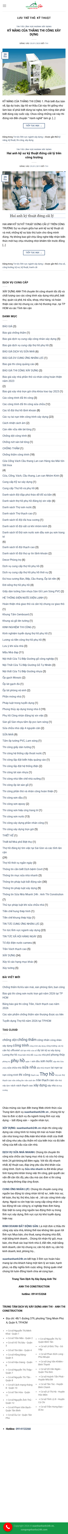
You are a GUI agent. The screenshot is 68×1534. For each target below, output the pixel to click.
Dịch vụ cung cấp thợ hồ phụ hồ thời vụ (25, 572)
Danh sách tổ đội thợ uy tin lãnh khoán (25, 553)
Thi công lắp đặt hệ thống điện (20, 766)
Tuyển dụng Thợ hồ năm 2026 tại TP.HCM (26, 1020)
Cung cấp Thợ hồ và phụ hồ (18, 488)
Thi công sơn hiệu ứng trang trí (20, 810)
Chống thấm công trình (15, 454)
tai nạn (55, 1067)
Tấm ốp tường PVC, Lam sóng (20, 740)
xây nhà (51, 1085)
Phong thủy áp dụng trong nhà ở (21, 709)
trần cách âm (30, 1080)
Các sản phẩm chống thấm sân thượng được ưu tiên (33, 1014)
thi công (20, 140)
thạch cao (35, 1075)
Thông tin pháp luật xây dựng (19, 888)
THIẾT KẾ (8, 835)
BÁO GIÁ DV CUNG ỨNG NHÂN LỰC (23, 357)
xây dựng (29, 140)
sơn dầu (36, 1061)
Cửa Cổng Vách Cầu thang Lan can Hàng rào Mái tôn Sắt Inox (33, 463)
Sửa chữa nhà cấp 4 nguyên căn (21, 728)
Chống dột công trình (14, 435)
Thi (46, 43)
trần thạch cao (45, 1080)
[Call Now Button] (7, 1527)
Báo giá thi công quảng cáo (18, 364)
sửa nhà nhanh (43, 1068)
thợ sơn (58, 1075)
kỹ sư (17, 267)
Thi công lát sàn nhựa (15, 772)
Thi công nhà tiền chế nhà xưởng (21, 778)
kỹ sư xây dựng (52, 1050)
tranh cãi (33, 267)
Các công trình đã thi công (17, 397)
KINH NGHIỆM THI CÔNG (17, 627)
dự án (40, 1050)
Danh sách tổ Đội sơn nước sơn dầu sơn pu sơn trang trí (33, 534)
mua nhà (37, 1055)
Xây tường (8, 968)
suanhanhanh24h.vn (29, 1128)
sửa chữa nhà (14, 1067)
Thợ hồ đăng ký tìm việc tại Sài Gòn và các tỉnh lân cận (32, 850)
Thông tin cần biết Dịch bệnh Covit (22, 869)
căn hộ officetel (11, 1050)
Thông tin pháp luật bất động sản (22, 881)
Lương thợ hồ (9, 1054)
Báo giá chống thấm (14, 332)
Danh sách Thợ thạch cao (17, 513)
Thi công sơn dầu (12, 797)
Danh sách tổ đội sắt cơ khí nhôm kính (24, 526)
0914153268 (23, 1428)
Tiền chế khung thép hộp (16, 917)
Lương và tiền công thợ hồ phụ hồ (22, 639)
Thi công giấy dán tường (16, 747)
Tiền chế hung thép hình (16, 911)
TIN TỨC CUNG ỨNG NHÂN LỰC (20, 923)
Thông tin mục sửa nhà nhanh (20, 875)
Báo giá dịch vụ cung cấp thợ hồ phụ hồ (25, 345)
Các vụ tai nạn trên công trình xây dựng (25, 416)
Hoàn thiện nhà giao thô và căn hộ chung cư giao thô (33, 604)
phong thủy (58, 1054)
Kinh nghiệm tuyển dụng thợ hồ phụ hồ (25, 633)
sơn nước (46, 1061)
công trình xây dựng (38, 1046)
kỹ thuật (12, 140)
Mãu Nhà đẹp (10, 652)
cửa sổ (34, 1051)
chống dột (9, 1040)
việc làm (6, 1086)
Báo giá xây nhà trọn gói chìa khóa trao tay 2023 (30, 391)
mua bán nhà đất (25, 1055)
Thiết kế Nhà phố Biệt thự (17, 841)
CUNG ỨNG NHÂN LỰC (15, 1189)
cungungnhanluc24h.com (34, 1529)
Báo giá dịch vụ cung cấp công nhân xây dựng (29, 338)
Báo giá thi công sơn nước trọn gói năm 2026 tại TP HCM (32, 995)
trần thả (58, 1080)
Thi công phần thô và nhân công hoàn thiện (27, 791)
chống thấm (26, 1040)
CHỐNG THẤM (10, 448)
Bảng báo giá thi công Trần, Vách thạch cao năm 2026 (30, 1006)
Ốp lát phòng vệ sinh (14, 690)
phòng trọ (6, 1062)
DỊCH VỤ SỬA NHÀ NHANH (18, 1152)
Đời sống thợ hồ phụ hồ (16, 585)
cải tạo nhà (25, 1050)
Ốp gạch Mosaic (11, 677)
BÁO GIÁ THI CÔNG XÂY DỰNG (20, 370)
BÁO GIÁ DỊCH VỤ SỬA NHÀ (18, 351)
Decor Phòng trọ (11, 559)
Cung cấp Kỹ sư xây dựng (17, 481)
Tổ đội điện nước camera (17, 942)
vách (13, 1085)
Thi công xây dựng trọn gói (18, 829)
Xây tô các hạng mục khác (17, 961)
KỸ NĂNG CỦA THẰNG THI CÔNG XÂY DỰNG (34, 32)
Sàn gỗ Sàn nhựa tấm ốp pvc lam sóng (25, 721)
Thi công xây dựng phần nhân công (23, 822)
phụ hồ (18, 1060)
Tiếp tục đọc (34, 126)
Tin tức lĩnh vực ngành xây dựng (34, 27)
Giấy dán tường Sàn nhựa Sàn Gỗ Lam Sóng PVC (31, 591)
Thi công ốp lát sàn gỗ (15, 784)
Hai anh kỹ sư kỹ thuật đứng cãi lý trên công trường (34, 155)
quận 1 (28, 1062)
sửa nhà (29, 1067)
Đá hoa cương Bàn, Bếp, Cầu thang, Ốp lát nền (29, 578)
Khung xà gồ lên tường (15, 620)
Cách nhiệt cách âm (14, 423)
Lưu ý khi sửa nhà (12, 646)
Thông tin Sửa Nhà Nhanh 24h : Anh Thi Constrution (32, 894)
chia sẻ (61, 264)
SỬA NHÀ (8, 734)
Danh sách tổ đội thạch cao (18, 547)
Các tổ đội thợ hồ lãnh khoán (19, 410)
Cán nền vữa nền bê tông (17, 429)
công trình (21, 1045)
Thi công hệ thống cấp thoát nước (22, 753)
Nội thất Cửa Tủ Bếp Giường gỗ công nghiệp (28, 658)
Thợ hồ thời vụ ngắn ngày (17, 862)
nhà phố (46, 1054)
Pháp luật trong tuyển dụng (18, 703)
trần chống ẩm (18, 1080)
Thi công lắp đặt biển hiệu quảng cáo (24, 759)
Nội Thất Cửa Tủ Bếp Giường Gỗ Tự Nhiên (26, 665)
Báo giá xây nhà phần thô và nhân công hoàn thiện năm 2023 (32, 379)
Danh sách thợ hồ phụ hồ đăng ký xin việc (26, 500)
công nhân (43, 1040)
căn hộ (60, 1046)
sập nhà (56, 1062)
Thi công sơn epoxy (13, 803)
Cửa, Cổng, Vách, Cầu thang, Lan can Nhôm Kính (30, 475)
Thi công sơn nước (13, 816)
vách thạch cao (24, 1085)
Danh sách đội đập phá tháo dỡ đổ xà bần (27, 494)
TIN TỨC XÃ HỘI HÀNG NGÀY (19, 936)
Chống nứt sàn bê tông (15, 442)
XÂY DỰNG (8, 955)
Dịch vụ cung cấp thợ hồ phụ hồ (20, 566)
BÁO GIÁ (7, 326)
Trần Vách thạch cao (14, 949)
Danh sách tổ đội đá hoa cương (20, 519)
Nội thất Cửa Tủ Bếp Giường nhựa (22, 671)
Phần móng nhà (11, 696)
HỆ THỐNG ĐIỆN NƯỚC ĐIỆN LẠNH (22, 597)
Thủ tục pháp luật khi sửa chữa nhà (23, 904)
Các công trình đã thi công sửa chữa (23, 404)
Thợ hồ (47, 1074)
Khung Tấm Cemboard (15, 614)
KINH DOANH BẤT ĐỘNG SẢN (20, 1226)
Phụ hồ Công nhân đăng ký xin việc (23, 715)
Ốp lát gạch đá (11, 684)
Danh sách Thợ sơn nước (17, 507)
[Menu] (4, 6)
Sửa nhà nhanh (34, 1169)
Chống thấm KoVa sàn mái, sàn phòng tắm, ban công (33, 987)
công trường (8, 267)
